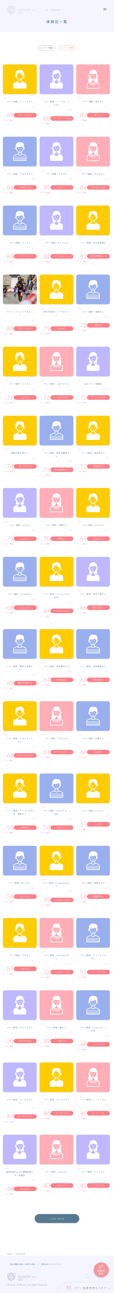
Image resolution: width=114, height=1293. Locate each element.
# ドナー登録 (47, 47)
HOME (9, 1254)
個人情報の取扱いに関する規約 (22, 1264)
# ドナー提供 (67, 47)
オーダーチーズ (55, 1264)
